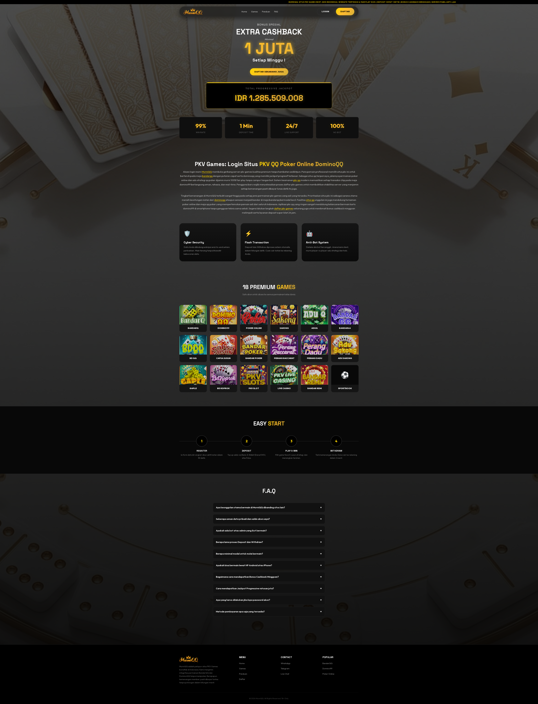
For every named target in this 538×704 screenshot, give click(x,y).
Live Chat (285, 674)
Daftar (242, 679)
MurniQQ (207, 171)
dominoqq (219, 199)
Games (254, 11)
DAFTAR (345, 11)
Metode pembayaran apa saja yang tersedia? (269, 611)
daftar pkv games (283, 208)
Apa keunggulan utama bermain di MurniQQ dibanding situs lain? (269, 507)
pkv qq (296, 180)
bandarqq (207, 175)
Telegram (285, 668)
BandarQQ (327, 663)
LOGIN (325, 11)
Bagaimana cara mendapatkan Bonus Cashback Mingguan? (269, 576)
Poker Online (328, 674)
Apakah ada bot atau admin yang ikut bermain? (269, 530)
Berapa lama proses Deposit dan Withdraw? (269, 542)
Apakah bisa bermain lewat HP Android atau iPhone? (269, 565)
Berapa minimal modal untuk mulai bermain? (269, 553)
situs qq (310, 199)
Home (244, 11)
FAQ (276, 11)
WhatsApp (285, 663)
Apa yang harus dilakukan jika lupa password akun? (269, 600)
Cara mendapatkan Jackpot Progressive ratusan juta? (269, 588)
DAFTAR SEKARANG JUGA (269, 71)
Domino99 (327, 668)
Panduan (266, 11)
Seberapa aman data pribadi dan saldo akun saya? (269, 519)
